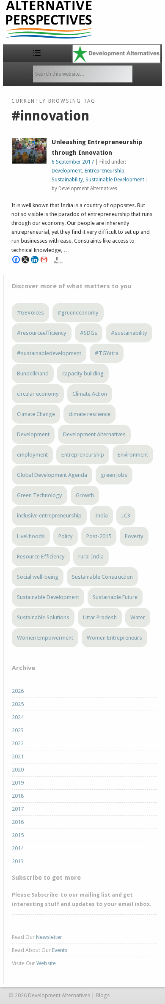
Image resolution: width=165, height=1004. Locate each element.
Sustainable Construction (102, 577)
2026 (18, 691)
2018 (18, 796)
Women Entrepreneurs (114, 638)
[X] (25, 259)
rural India (91, 556)
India (101, 515)
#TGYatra (106, 353)
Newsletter (49, 937)
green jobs (114, 475)
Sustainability (67, 180)
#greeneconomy (78, 312)
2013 (18, 861)
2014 (18, 848)
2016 (18, 822)
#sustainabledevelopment (49, 353)
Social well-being (37, 577)
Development (67, 171)
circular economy (38, 394)
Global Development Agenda (52, 475)
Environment (133, 454)
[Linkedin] (34, 259)
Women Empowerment (45, 638)
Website (46, 963)
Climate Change (36, 414)
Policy (65, 536)
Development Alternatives (94, 434)
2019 (18, 783)
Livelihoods (31, 536)
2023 (18, 730)
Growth (85, 495)
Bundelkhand (33, 373)
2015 (18, 835)
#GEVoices (30, 312)
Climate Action (89, 394)
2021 (18, 756)
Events (59, 950)
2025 (18, 704)
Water (137, 617)
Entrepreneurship (104, 171)
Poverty (134, 536)
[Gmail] (44, 259)
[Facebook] (16, 259)
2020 (18, 769)
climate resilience (89, 414)
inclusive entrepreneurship (49, 515)
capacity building (83, 373)
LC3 (125, 515)
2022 (18, 743)
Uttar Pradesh (100, 617)
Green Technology (39, 495)
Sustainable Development (114, 180)
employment (32, 454)
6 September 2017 (73, 162)
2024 (18, 717)
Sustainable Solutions (43, 617)
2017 (18, 809)
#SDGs (88, 333)
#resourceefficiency (41, 333)
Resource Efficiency (41, 556)
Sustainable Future (115, 597)
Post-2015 (98, 536)
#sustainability (129, 333)
